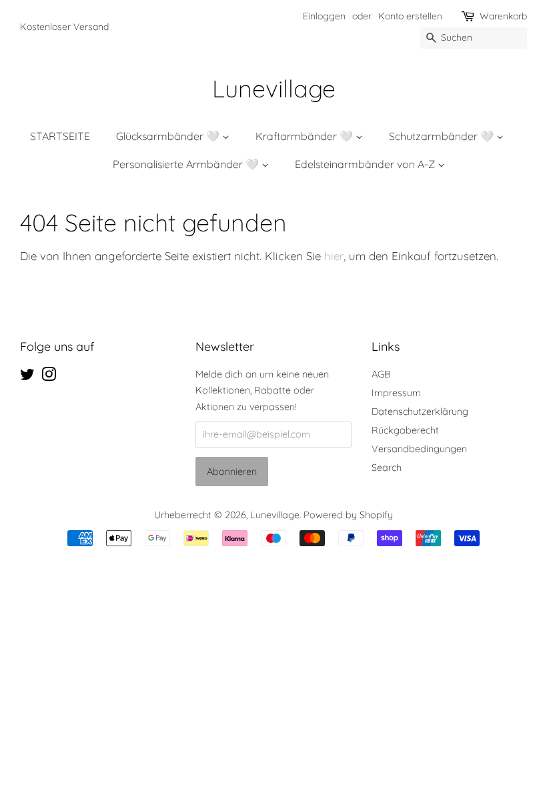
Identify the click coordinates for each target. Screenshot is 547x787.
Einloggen (324, 16)
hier (334, 256)
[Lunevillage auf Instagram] (48, 377)
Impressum (396, 393)
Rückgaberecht (405, 430)
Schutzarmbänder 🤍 (442, 136)
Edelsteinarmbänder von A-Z (366, 164)
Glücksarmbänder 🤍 (169, 136)
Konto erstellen (410, 16)
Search (387, 468)
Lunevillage (274, 88)
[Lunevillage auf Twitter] (27, 377)
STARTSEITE (60, 136)
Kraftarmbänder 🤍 (305, 136)
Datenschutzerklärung (420, 412)
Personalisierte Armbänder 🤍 (187, 164)
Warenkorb (503, 16)
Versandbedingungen (419, 449)
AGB (381, 374)
